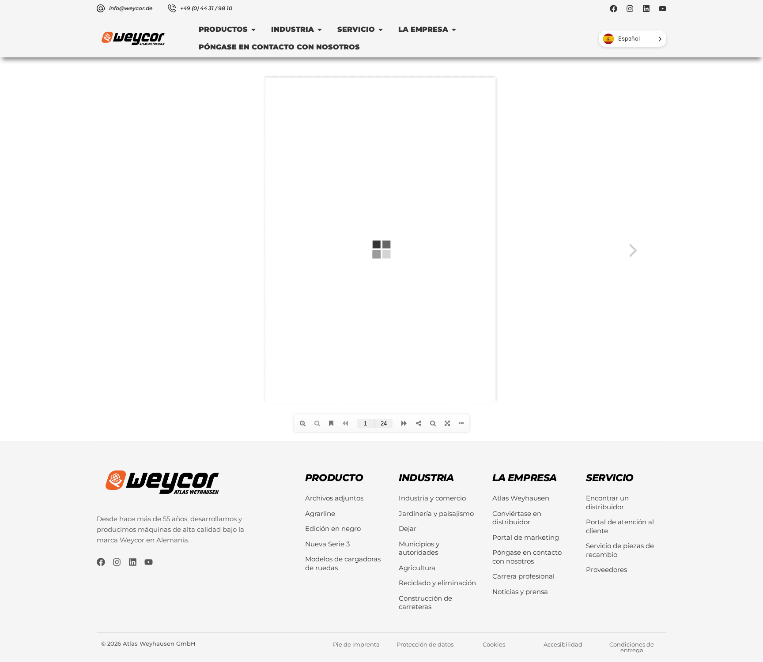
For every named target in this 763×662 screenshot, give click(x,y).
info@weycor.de (130, 8)
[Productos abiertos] (253, 29)
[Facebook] (613, 8)
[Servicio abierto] (380, 29)
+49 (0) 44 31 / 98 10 (206, 8)
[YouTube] (662, 8)
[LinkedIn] (646, 8)
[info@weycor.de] (101, 8)
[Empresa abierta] (453, 29)
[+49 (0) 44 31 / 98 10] (172, 8)
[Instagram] (630, 8)
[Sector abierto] (319, 29)
